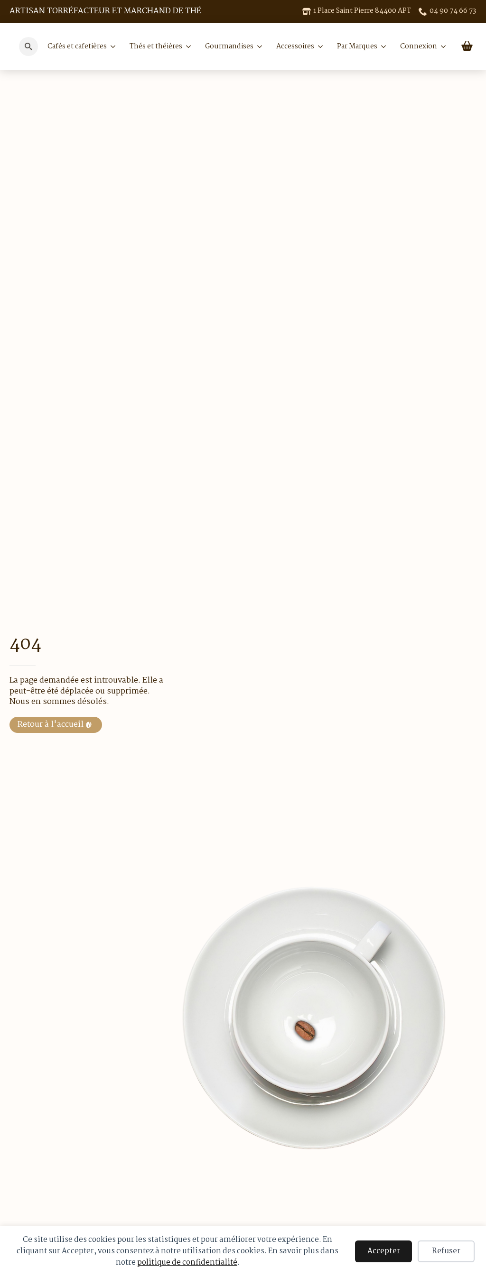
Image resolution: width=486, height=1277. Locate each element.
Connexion (418, 46)
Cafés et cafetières (77, 46)
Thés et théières (156, 46)
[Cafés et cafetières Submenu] (111, 46)
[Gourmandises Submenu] (257, 46)
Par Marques (357, 46)
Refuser (446, 1251)
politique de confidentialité (187, 1262)
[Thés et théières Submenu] (186, 46)
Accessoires (295, 46)
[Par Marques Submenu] (381, 46)
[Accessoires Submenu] (318, 46)
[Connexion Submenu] (441, 46)
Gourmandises (229, 46)
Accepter (383, 1251)
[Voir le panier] (467, 46)
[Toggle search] (28, 46)
